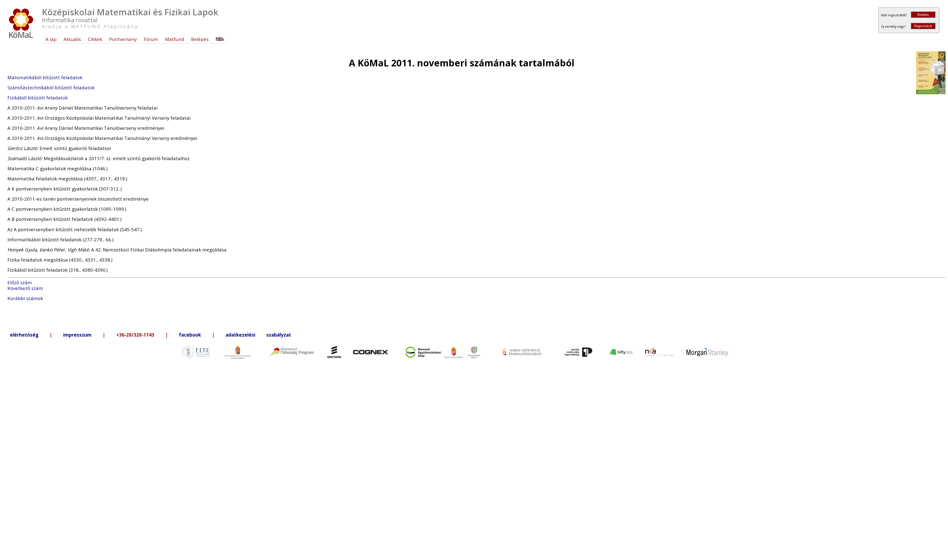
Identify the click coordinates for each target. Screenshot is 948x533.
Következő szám (25, 288)
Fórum (151, 39)
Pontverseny (123, 39)
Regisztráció (923, 26)
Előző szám (19, 282)
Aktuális (72, 39)
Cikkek (95, 39)
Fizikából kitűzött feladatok (37, 98)
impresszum (77, 335)
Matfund (174, 39)
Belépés (923, 15)
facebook (190, 335)
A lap (51, 39)
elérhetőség (24, 335)
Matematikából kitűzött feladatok (44, 77)
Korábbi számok (25, 298)
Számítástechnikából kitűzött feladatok (51, 87)
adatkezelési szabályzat (258, 335)
